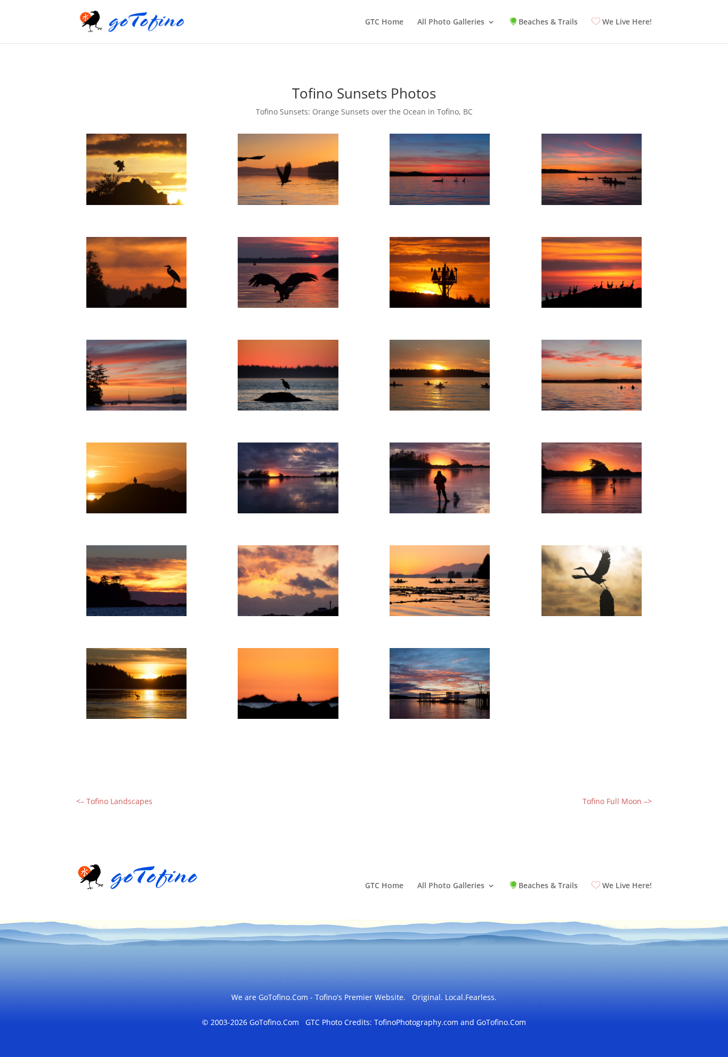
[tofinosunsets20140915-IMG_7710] (440, 410)
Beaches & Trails (547, 22)
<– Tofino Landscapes (114, 801)
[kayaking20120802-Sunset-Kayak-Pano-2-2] (591, 410)
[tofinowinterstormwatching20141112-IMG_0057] (136, 616)
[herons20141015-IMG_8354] (591, 616)
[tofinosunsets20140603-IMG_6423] (136, 513)
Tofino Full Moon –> (617, 801)
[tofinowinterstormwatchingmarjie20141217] (288, 513)
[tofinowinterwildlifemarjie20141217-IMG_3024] (591, 513)
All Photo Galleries (450, 22)
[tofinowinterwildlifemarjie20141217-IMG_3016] (440, 513)
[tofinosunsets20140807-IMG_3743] (136, 410)
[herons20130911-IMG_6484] (288, 410)
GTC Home (384, 22)
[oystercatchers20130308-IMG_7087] (288, 719)
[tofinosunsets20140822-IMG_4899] (288, 307)
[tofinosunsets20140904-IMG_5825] (440, 205)
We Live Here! (626, 22)
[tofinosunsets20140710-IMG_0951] (288, 205)
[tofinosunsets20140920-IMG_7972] (136, 307)
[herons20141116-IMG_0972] (136, 719)
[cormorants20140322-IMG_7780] (440, 307)
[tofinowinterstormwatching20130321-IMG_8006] (288, 616)
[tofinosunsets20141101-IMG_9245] (136, 205)
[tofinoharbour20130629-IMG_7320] (440, 719)
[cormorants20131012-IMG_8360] (591, 307)
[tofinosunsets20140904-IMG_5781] (591, 205)
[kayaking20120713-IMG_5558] (440, 616)
